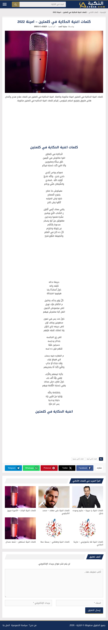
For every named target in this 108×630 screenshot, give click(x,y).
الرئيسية (103, 12)
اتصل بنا (6, 625)
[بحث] (15, 4)
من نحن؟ (32, 625)
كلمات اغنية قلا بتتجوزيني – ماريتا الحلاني (88, 543)
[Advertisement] (54, 124)
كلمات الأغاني (93, 12)
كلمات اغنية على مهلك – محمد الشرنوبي (56, 512)
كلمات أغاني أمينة (92, 459)
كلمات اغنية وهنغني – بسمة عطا (55, 542)
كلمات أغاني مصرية (78, 459)
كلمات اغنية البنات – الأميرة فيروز (21, 510)
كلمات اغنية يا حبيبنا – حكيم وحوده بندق (88, 512)
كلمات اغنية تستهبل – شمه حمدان (21, 542)
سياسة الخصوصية (19, 625)
